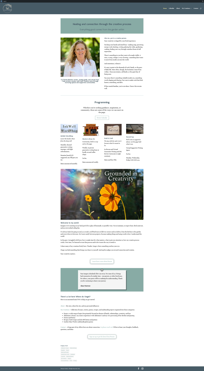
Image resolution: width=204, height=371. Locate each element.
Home (165, 8)
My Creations (186, 8)
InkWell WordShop (67, 136)
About (178, 8)
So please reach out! (106, 327)
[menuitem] (1, 1)
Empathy (63, 350)
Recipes (69, 358)
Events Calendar (102, 118)
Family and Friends (64, 352)
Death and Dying (73, 348)
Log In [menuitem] (4, 1)
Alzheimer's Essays (65, 348)
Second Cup (130, 137)
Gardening (73, 354)
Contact (196, 8)
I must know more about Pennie (102, 261)
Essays (67, 350)
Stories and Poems (64, 360)
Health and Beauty (69, 356)
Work (71, 360)
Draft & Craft (108, 138)
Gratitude (63, 356)
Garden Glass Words (65, 354)
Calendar (171, 8)
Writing (74, 360)
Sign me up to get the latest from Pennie (102, 337)
